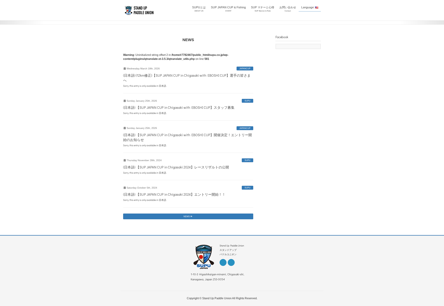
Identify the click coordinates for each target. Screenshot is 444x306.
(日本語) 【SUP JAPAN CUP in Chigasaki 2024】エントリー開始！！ (174, 194)
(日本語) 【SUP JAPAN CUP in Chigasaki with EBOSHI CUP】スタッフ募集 (178, 107)
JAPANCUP (244, 68)
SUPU (247, 101)
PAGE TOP (431, 294)
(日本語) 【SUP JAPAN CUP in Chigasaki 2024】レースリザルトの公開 (176, 167)
